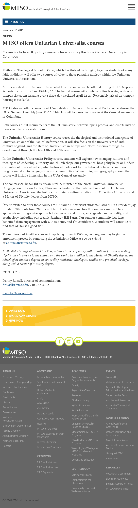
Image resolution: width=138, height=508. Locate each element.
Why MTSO (43, 403)
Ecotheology (81, 468)
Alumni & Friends (117, 417)
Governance (9, 412)
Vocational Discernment (118, 473)
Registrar (76, 395)
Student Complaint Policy (119, 483)
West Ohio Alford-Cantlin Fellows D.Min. (85, 417)
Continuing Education (83, 459)
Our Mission (9, 392)
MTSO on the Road (47, 428)
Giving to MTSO (114, 453)
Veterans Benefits (46, 442)
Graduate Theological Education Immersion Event (120, 389)
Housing (41, 423)
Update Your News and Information (118, 433)
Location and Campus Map (17, 382)
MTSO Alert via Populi (117, 488)
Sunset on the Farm (116, 395)
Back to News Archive (17, 293)
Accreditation (10, 407)
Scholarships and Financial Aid (51, 383)
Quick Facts (9, 397)
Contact (7, 445)
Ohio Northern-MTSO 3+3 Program (85, 442)
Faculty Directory (12, 430)
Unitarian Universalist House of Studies (83, 425)
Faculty (75, 385)
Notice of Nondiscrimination (12, 419)
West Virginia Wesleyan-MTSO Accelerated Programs (85, 451)
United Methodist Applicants (46, 392)
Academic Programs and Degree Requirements (85, 378)
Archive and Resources (118, 400)
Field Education (80, 410)
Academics (79, 371)
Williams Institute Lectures (120, 382)
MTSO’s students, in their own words (50, 435)
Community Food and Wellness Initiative (83, 489)
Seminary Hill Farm (82, 474)
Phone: (101, 357)
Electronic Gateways (117, 478)
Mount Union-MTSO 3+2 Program (85, 433)
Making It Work (45, 413)
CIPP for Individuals (47, 462)
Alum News (112, 458)
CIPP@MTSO (44, 456)
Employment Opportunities (17, 425)
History (6, 402)
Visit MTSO (43, 408)
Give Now (16, 320)
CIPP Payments (45, 472)
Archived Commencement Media (120, 447)
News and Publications (15, 387)
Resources (113, 467)
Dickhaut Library (80, 400)
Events (110, 371)
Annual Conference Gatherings (116, 425)
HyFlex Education (81, 405)
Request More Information (51, 377)
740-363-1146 (105, 357)
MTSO (36, 7)
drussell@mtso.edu (15, 284)
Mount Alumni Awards (118, 440)
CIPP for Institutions (47, 467)
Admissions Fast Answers (50, 418)
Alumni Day (112, 377)
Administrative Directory (15, 435)
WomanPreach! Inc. (13, 440)
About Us (9, 371)
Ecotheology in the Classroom (81, 481)
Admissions (44, 371)
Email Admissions (22, 315)
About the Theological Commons (118, 407)
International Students (49, 447)
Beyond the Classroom (84, 390)
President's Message (13, 377)
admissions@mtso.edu (21, 242)
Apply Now (17, 310)
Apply (40, 398)
